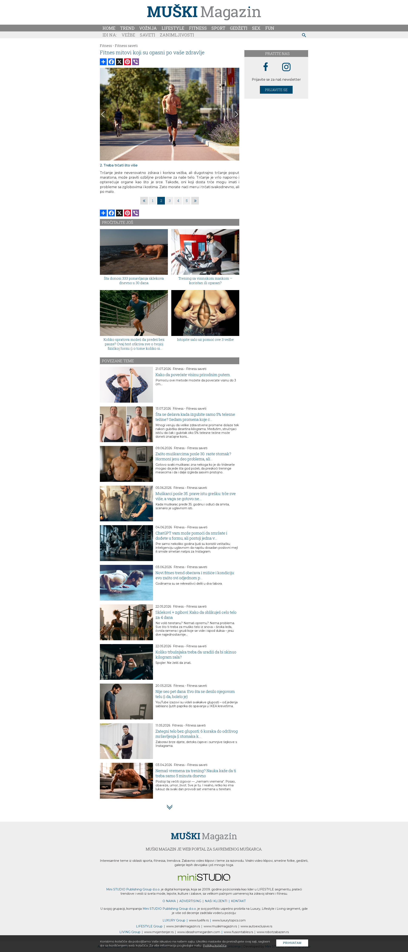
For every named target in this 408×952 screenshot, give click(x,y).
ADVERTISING (190, 901)
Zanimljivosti (177, 35)
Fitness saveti (126, 45)
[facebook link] (265, 67)
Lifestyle (173, 28)
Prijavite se (276, 89)
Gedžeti (238, 28)
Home (108, 28)
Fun (269, 28)
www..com (229, 920)
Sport (218, 28)
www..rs (199, 920)
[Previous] (103, 114)
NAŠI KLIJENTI (216, 901)
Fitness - (107, 45)
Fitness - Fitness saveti (189, 369)
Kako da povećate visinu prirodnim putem (193, 374)
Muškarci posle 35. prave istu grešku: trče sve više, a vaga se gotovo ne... (196, 496)
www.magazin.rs (183, 926)
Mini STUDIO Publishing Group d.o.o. (133, 889)
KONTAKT (238, 901)
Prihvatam (292, 943)
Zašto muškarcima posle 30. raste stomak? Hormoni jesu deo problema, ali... (193, 456)
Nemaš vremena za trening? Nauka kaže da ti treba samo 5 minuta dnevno (196, 773)
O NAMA (169, 901)
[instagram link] (286, 67)
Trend (127, 28)
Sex (256, 28)
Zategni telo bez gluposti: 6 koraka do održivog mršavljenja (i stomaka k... (197, 734)
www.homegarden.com (198, 932)
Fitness (198, 28)
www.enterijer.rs (159, 932)
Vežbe (128, 35)
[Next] (236, 114)
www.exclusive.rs (256, 926)
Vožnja (148, 28)
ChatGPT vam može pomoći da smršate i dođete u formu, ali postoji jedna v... (191, 535)
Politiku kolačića (215, 945)
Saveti (147, 35)
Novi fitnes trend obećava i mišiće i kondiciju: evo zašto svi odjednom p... (195, 575)
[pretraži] (304, 35)
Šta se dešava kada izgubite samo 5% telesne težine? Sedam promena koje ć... (195, 417)
